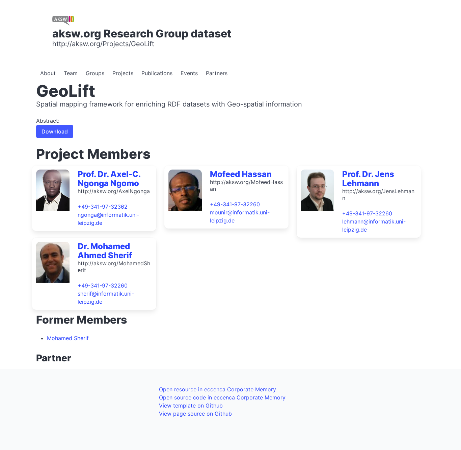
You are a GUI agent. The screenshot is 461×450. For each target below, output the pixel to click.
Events (189, 73)
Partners (216, 73)
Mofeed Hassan (241, 174)
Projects (122, 73)
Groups (95, 73)
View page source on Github (195, 413)
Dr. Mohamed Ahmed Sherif (105, 250)
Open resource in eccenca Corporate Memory (217, 389)
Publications (156, 73)
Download (55, 131)
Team (71, 73)
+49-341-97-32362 (103, 206)
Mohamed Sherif (68, 338)
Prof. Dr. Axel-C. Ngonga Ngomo (109, 178)
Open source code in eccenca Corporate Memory (222, 397)
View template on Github (191, 405)
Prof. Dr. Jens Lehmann (368, 178)
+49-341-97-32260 (235, 204)
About (48, 73)
